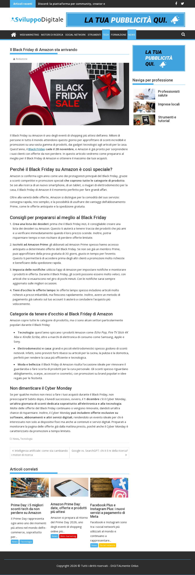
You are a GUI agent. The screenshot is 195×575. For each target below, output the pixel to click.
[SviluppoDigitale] (14, 34)
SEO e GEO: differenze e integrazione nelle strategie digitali (77, 4)
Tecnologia (26, 438)
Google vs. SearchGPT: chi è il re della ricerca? (100, 450)
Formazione (118, 34)
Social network (75, 34)
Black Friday (36, 149)
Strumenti (94, 34)
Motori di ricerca (52, 34)
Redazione (21, 59)
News (131, 34)
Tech (106, 34)
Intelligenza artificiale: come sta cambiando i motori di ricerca (39, 453)
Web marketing (29, 34)
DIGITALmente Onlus (124, 566)
